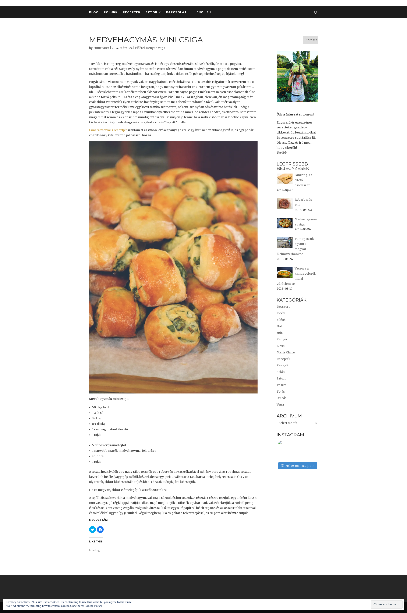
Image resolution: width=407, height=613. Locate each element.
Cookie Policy (93, 605)
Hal (279, 326)
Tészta (281, 385)
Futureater (101, 48)
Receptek (132, 12)
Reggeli (282, 365)
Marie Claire (286, 352)
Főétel (281, 320)
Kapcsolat (176, 12)
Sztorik (153, 12)
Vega (161, 48)
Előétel (140, 48)
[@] (289, 445)
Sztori (281, 378)
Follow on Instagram (299, 466)
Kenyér (151, 48)
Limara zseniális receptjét (108, 130)
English (204, 12)
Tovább (282, 152)
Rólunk (111, 12)
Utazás (281, 398)
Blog (94, 12)
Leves (281, 346)
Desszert (283, 307)
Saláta (281, 372)
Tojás (281, 391)
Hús (280, 333)
